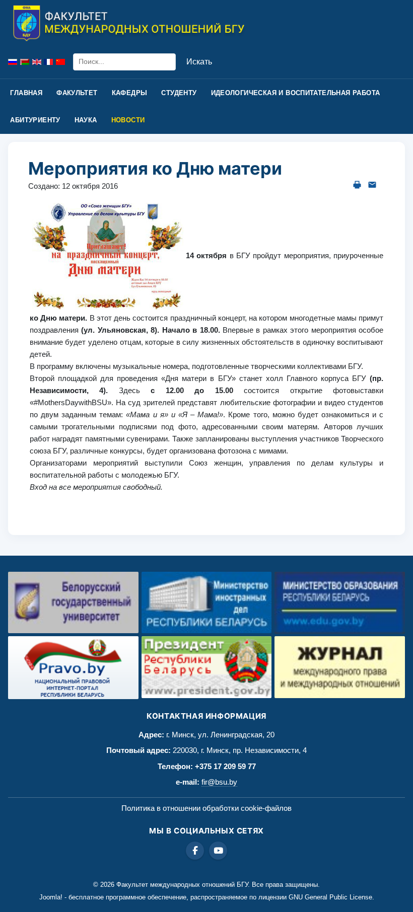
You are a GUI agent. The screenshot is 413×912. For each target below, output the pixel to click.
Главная (26, 93)
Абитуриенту (35, 120)
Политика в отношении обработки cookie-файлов (206, 808)
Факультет (77, 93)
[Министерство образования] (339, 603)
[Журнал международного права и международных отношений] (339, 667)
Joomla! (50, 897)
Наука (86, 120)
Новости (128, 120)
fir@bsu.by (219, 782)
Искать (199, 61)
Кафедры (130, 93)
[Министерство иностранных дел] (207, 603)
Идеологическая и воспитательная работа (295, 93)
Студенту (178, 93)
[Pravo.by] (73, 667)
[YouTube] (218, 851)
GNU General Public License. (331, 897)
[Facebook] (195, 851)
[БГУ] (73, 603)
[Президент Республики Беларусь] (207, 667)
